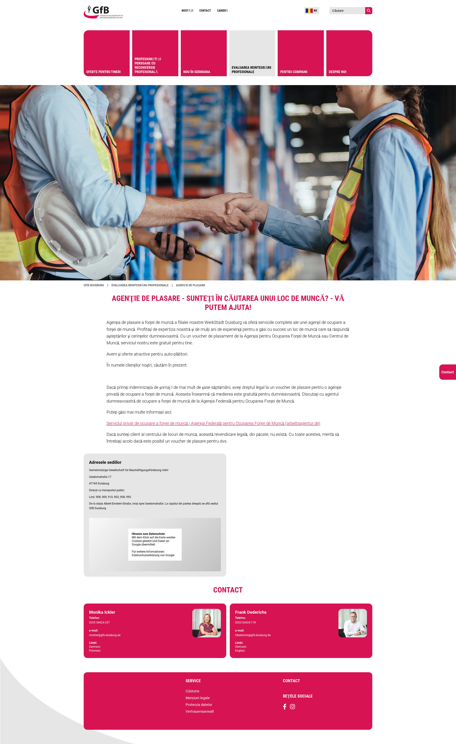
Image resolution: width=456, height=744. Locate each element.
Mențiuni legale (198, 698)
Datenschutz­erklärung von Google (153, 555)
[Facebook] (284, 708)
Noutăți (187, 10)
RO (315, 10)
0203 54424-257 (99, 622)
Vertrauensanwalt (200, 711)
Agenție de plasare (190, 285)
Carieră (222, 10)
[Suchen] (368, 10)
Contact (205, 10)
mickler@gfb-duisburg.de (104, 635)
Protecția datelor (199, 705)
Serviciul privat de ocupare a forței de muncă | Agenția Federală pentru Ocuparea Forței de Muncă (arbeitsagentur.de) (213, 423)
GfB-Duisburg (94, 285)
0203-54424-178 (245, 622)
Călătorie (192, 691)
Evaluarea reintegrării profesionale (140, 285)
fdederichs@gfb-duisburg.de (253, 635)
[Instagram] (292, 708)
